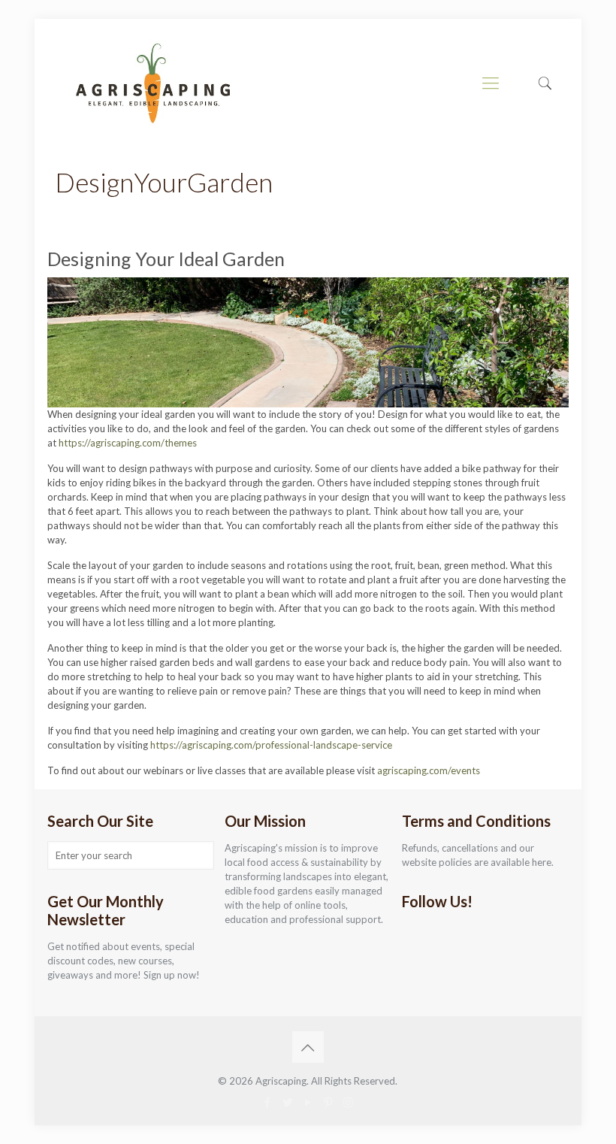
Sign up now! (171, 975)
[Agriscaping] (152, 83)
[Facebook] (267, 1102)
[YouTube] (308, 1102)
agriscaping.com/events (428, 770)
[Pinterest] (328, 1102)
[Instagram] (348, 1102)
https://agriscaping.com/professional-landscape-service (271, 745)
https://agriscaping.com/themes (128, 443)
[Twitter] (287, 1102)
